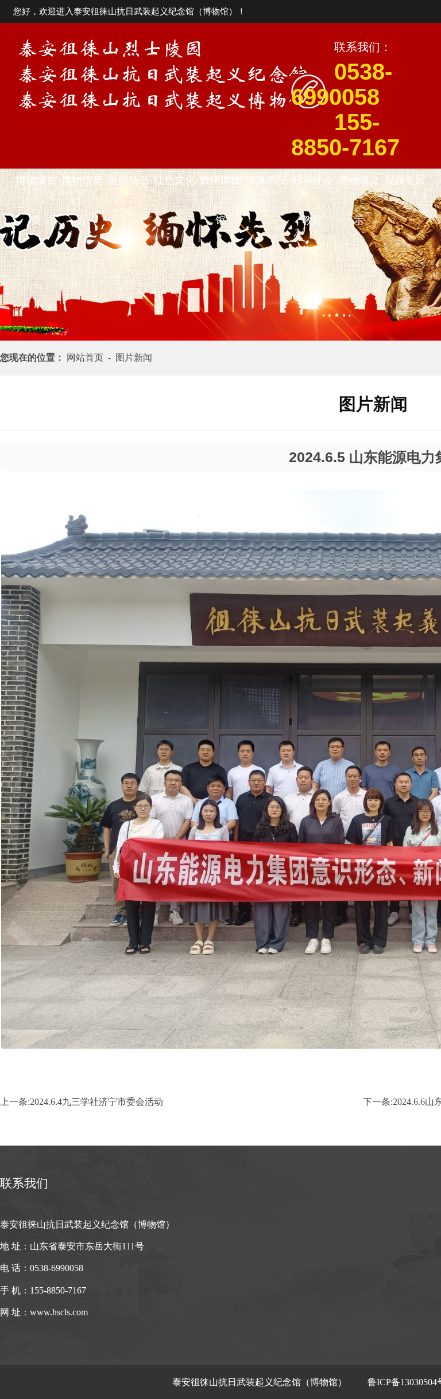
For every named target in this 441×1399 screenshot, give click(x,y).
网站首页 (87, 357)
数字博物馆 (220, 187)
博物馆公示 (359, 187)
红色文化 (174, 180)
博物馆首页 (36, 187)
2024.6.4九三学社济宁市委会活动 (96, 1102)
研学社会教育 (312, 187)
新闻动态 (128, 180)
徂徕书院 (266, 180)
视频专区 (404, 180)
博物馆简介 (82, 187)
